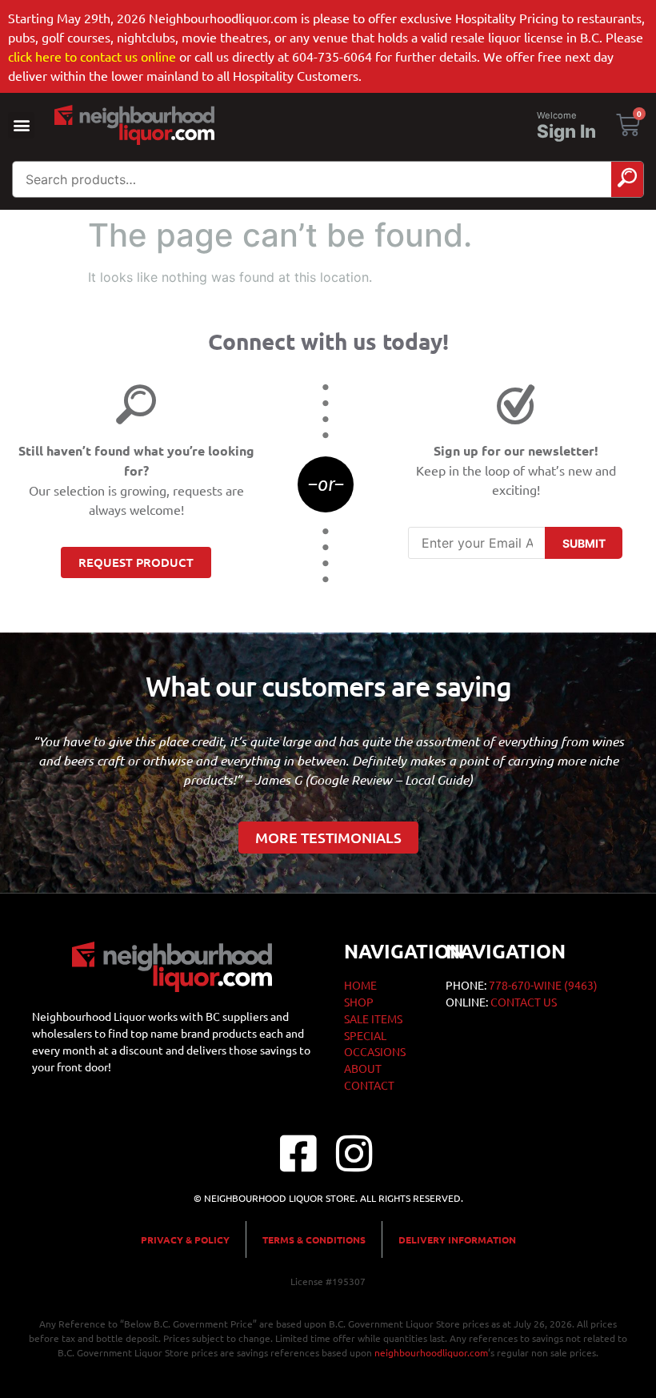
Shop (359, 1001)
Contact (369, 1085)
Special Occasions (375, 1043)
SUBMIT (584, 543)
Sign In (566, 131)
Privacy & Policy (185, 1239)
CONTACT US (523, 1001)
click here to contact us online (92, 56)
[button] (21, 125)
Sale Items (373, 1018)
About (363, 1068)
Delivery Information (457, 1239)
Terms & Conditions (314, 1239)
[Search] (627, 179)
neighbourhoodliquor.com (431, 1352)
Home (360, 985)
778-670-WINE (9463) (543, 985)
